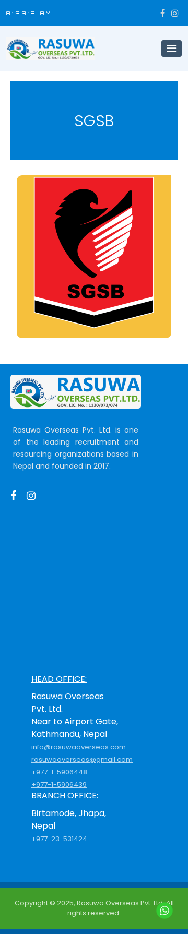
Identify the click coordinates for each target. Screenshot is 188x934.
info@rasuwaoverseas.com (78, 747)
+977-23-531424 (59, 839)
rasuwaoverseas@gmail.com (82, 759)
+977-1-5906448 (59, 772)
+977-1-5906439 (59, 784)
